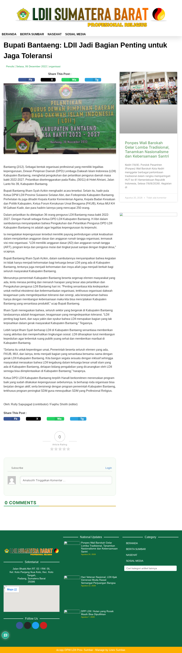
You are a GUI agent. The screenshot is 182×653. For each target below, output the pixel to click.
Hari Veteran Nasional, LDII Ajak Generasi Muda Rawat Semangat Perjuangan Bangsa (99, 580)
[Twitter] (35, 625)
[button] (26, 80)
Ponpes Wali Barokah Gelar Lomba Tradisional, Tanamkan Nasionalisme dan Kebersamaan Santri (147, 150)
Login (108, 467)
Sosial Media (75, 34)
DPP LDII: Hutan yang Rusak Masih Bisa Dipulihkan (97, 613)
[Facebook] (19, 625)
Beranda (9, 34)
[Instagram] (27, 625)
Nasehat (55, 34)
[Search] (173, 568)
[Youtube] (43, 625)
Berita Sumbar (32, 34)
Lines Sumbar (117, 649)
